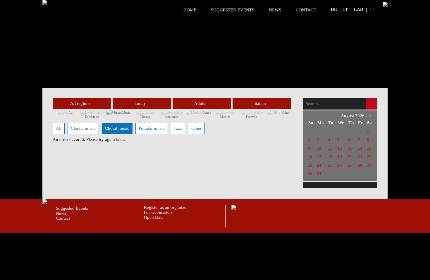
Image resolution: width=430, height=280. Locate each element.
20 (350, 156)
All (70, 112)
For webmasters (158, 212)
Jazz (178, 128)
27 (350, 165)
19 (339, 156)
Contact (306, 10)
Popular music (152, 128)
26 (339, 165)
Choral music (117, 128)
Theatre (145, 116)
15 (369, 148)
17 (319, 156)
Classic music (83, 128)
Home (189, 10)
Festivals (251, 116)
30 (310, 173)
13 (350, 148)
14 (360, 148)
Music (126, 112)
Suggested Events (232, 10)
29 (369, 165)
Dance (206, 112)
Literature (171, 116)
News (275, 10)
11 (330, 148)
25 (330, 165)
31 (319, 173)
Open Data (154, 217)
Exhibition (92, 116)
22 (369, 156)
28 (360, 165)
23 (310, 165)
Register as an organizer (166, 207)
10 (319, 148)
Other (286, 112)
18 (330, 156)
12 (339, 148)
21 (360, 156)
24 (319, 165)
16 (310, 156)
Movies (225, 116)
